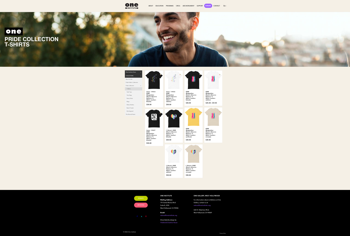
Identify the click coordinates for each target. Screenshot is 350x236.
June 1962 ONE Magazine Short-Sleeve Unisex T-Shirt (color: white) (171, 96)
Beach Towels (130, 108)
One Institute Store (131, 72)
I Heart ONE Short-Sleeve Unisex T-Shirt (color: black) (171, 133)
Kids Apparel (130, 111)
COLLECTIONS (129, 75)
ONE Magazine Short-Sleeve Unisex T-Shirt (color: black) (191, 96)
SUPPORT (200, 6)
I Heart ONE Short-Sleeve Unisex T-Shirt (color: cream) (191, 169)
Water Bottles (130, 104)
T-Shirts (129, 88)
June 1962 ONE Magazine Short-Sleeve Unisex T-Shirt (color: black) (151, 96)
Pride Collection (130, 85)
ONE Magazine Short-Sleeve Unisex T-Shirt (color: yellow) (191, 133)
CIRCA (178, 6)
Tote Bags (129, 95)
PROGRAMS (169, 6)
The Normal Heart (130, 114)
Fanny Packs (130, 98)
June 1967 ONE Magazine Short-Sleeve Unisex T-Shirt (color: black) (151, 135)
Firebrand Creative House (168, 222)
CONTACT (216, 6)
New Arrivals (129, 79)
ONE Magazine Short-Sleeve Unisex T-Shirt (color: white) (211, 96)
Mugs (128, 101)
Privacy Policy (223, 233)
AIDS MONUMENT (188, 6)
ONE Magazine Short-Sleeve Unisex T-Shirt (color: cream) (211, 133)
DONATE (208, 6)
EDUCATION (159, 6)
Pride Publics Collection (132, 82)
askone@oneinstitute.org (168, 215)
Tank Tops (129, 92)
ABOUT (150, 6)
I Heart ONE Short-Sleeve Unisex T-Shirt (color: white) (171, 169)
